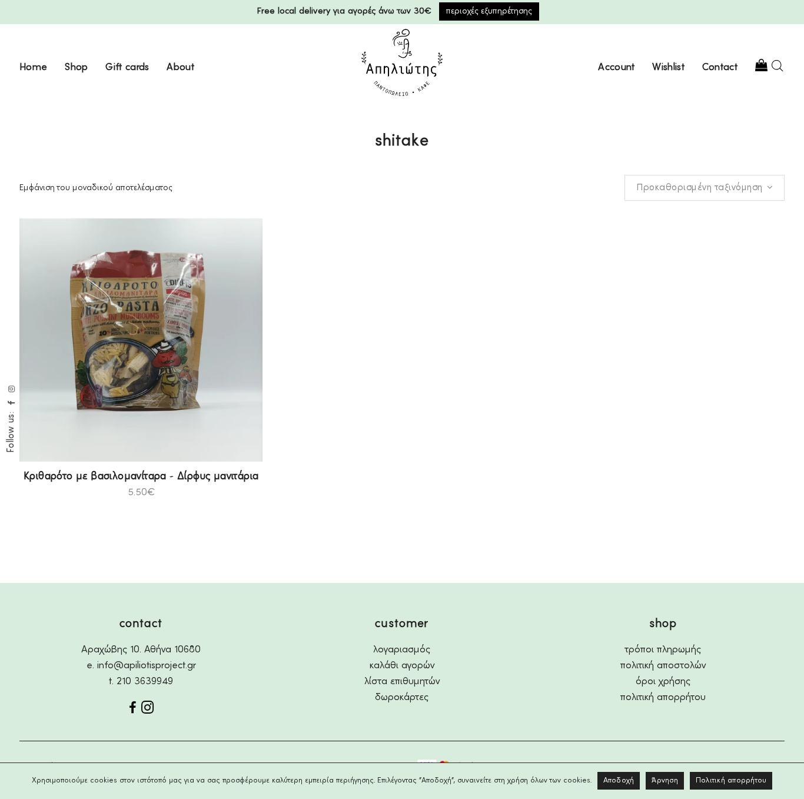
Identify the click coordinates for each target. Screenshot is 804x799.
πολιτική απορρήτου (663, 697)
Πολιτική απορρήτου (731, 780)
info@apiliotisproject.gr (146, 666)
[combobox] (704, 188)
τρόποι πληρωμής (663, 650)
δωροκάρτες (401, 697)
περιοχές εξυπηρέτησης (489, 11)
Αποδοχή (618, 780)
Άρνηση (665, 780)
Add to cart (110, 493)
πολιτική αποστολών (663, 666)
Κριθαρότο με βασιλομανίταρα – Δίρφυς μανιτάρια (141, 476)
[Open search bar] (777, 65)
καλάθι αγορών (402, 666)
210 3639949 (145, 682)
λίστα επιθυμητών (402, 682)
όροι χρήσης (663, 682)
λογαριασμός (401, 650)
